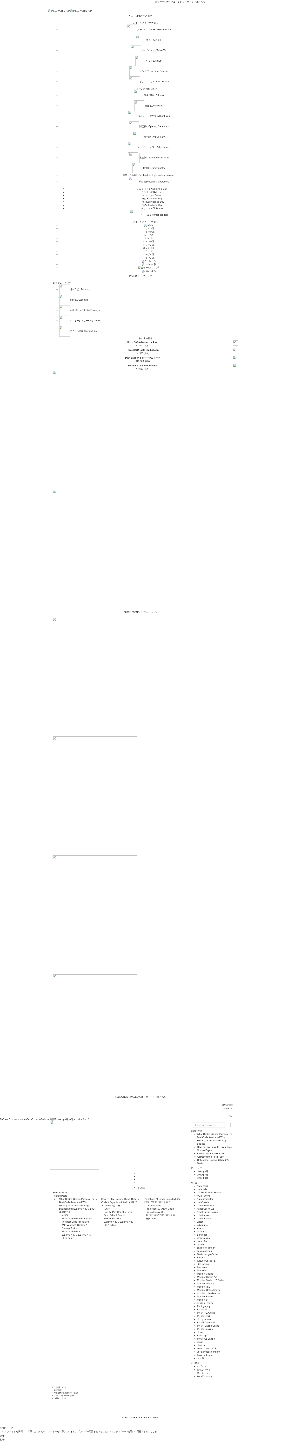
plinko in (201, 1345)
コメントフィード (206, 1372)
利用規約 (58, 1390)
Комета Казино (205, 1355)
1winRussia (203, 1202)
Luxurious (202, 1267)
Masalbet (202, 1270)
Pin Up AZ (202, 1309)
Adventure (202, 1225)
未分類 (65, 1215)
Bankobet (202, 1234)
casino (200, 1244)
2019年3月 (202, 1177)
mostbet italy (203, 1286)
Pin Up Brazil (203, 1316)
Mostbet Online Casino (209, 1290)
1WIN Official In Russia (209, 1192)
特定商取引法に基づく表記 (66, 1392)
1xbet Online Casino (207, 1212)
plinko (200, 1342)
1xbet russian (204, 1218)
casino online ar (205, 1251)
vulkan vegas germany (208, 1351)
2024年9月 (202, 1171)
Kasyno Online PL (206, 1260)
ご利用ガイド (60, 1387)
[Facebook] (134, 6)
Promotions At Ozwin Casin (160, 1208)
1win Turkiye (203, 1195)
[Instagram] (146, 6)
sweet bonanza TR (206, 1348)
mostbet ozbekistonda (208, 1293)
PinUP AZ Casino (206, 1338)
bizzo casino (203, 1238)
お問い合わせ (60, 1398)
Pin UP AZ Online (206, 1312)
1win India (202, 1189)
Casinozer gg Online (207, 1254)
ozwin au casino (154, 1205)
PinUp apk (202, 1335)
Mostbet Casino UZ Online (210, 1280)
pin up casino (204, 1319)
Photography (203, 1306)
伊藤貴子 (52, 1119)
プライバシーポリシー (64, 1395)
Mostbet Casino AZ (207, 1277)
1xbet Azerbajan (205, 1205)
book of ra (202, 1241)
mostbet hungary (205, 1283)
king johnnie (203, 1264)
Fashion (201, 1257)
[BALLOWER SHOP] (59, 10)
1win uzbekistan (205, 1199)
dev (173, 1199)
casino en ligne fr (206, 1247)
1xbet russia (203, 1215)
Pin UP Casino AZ (206, 1322)
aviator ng (202, 1231)
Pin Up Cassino (205, 1329)
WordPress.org (205, 1376)
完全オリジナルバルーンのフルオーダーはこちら (163, 1)
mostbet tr (202, 1299)
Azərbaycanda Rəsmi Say (210, 1156)
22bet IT (201, 1221)
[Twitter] (140, 6)
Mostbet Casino (205, 1273)
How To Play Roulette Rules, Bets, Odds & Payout (118, 1213)
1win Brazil (202, 1186)
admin (70, 1208)
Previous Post (60, 1192)
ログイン (201, 1366)
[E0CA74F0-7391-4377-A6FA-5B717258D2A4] (138, 1173)
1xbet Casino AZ (205, 1208)
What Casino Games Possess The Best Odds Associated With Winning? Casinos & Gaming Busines (77, 1223)
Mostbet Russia (205, 1296)
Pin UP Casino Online (208, 1325)
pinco (200, 1332)
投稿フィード (204, 1369)
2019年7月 (202, 1174)
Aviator (200, 1228)
